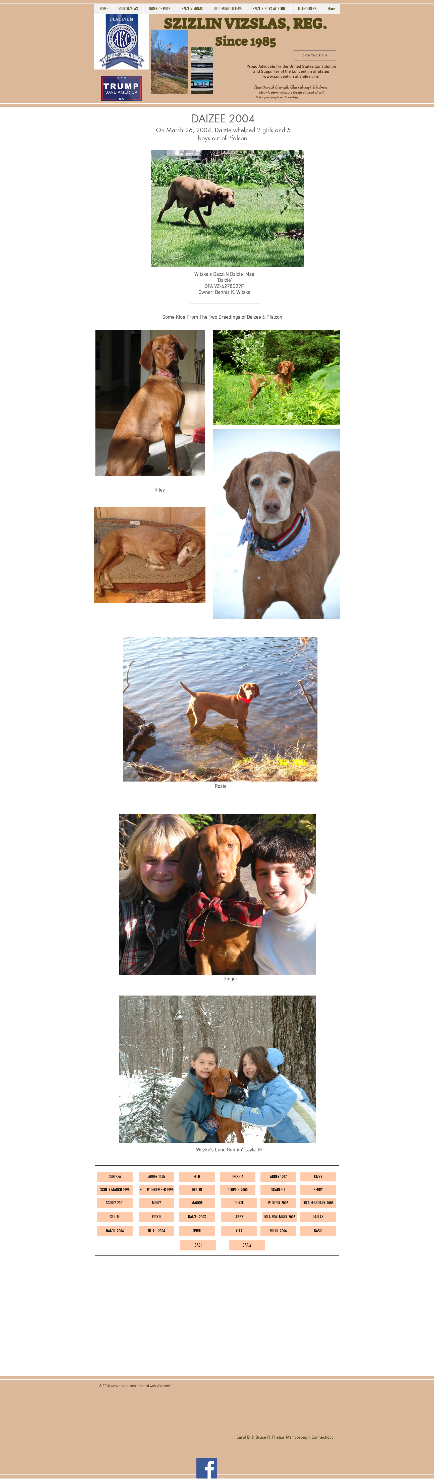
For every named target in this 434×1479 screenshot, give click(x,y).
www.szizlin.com (123, 1386)
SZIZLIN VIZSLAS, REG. (245, 23)
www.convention (278, 76)
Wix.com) (163, 1386)
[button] (181, 88)
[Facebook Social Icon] (206, 1468)
